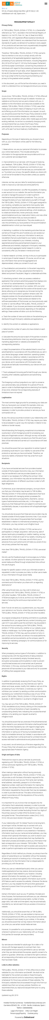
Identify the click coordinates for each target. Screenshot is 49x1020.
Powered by (24, 1017)
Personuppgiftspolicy (18, 1013)
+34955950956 (27, 1008)
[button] (46, 3)
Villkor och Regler (31, 1011)
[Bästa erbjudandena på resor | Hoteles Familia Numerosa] (12, 3)
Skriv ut (4, 8)
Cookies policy (33, 1013)
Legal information (17, 1011)
